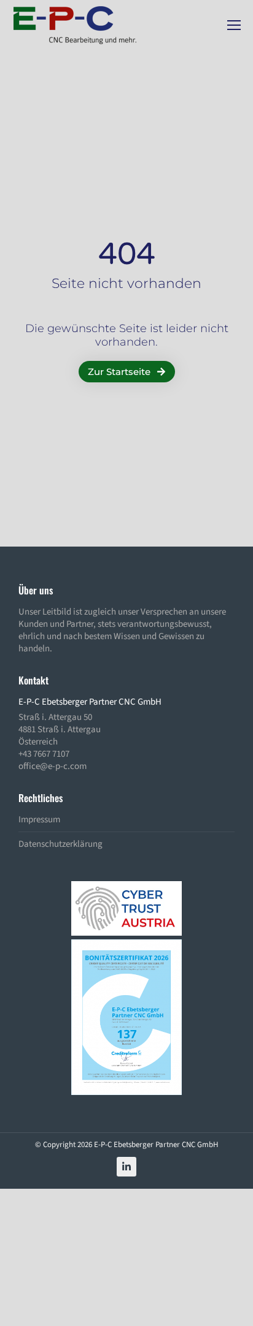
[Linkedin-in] (126, 1166)
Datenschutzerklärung (60, 844)
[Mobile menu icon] (234, 25)
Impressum (39, 820)
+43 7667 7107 (43, 754)
